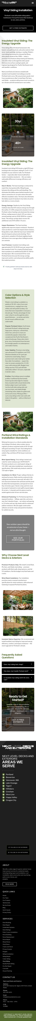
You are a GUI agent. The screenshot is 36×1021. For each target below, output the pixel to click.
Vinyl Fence (6, 944)
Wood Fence (6, 942)
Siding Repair (6, 956)
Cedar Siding (6, 959)
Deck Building (7, 922)
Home (4, 895)
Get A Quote (6, 910)
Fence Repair (6, 939)
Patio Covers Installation (10, 932)
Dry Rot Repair (7, 966)
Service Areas (7, 905)
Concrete (5, 968)
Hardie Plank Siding (8, 963)
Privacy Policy (7, 912)
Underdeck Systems (9, 927)
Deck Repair (6, 925)
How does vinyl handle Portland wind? (16, 671)
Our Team (5, 898)
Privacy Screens (7, 949)
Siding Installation (8, 954)
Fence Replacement (8, 937)
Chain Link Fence (8, 946)
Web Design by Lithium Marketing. (18, 1017)
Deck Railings (7, 930)
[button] (32, 2)
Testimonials (6, 902)
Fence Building (7, 934)
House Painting (7, 971)
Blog (4, 907)
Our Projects (6, 900)
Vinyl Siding (6, 961)
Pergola (5, 951)
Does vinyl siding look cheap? (13, 664)
